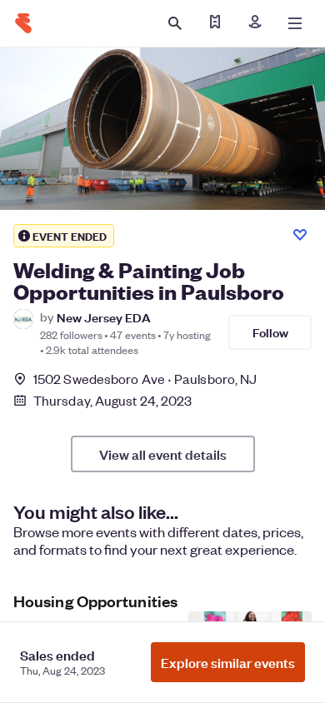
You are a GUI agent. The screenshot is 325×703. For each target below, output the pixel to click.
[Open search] (175, 23)
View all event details (163, 454)
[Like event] (300, 235)
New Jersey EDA (104, 317)
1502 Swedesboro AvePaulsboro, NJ (145, 378)
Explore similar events (228, 662)
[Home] (23, 23)
